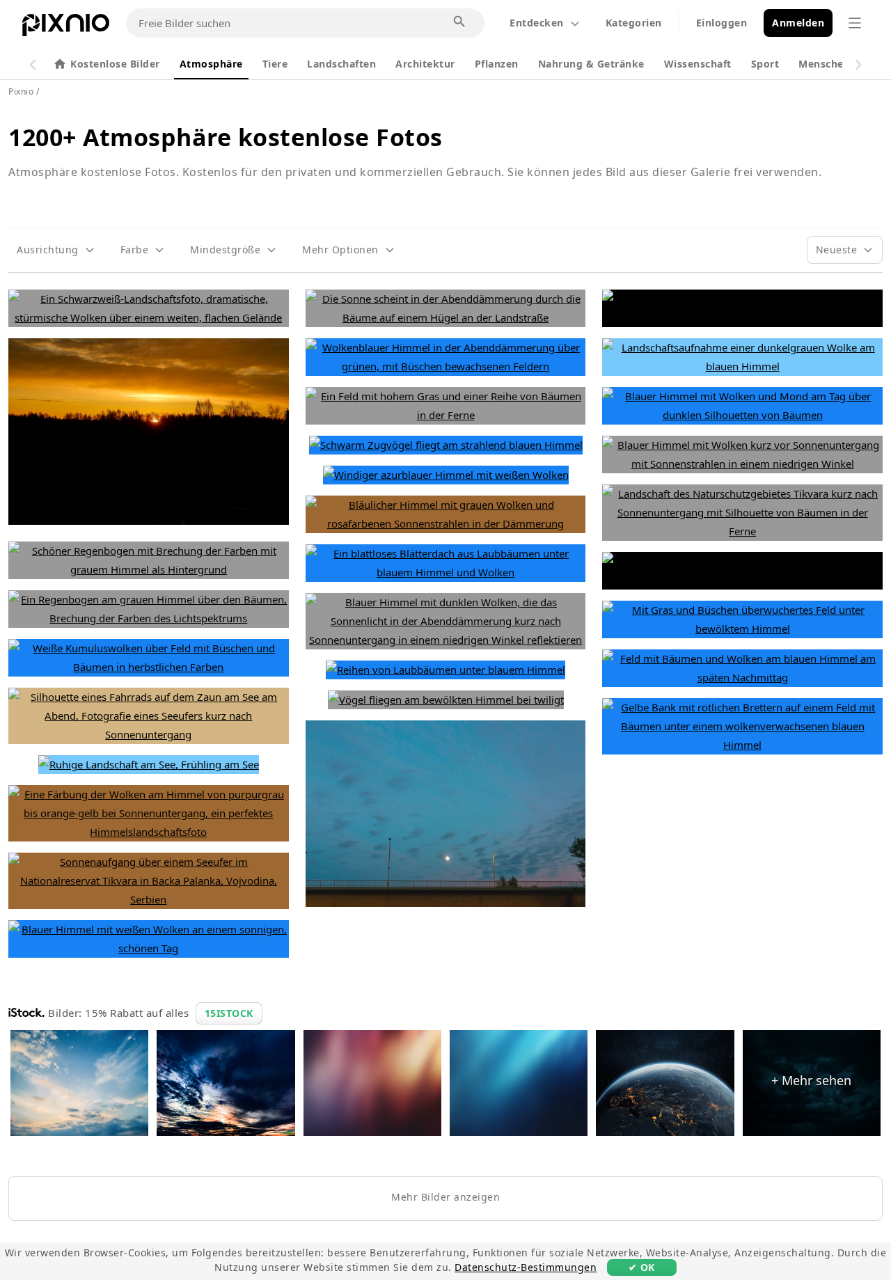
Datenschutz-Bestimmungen (526, 1267)
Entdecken (537, 22)
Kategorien (634, 22)
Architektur (425, 63)
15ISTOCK (229, 1013)
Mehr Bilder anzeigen (445, 1196)
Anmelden (798, 22)
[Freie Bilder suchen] (460, 22)
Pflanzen (497, 63)
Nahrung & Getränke (591, 63)
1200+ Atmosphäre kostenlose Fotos (225, 137)
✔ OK (642, 1267)
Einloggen (722, 22)
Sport (765, 63)
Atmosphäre (211, 63)
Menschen (824, 63)
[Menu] (855, 23)
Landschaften (341, 63)
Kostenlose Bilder (115, 63)
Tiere (275, 63)
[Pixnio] (65, 28)
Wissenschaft (698, 63)
